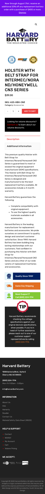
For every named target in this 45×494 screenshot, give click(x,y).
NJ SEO (17, 488)
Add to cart (30, 111)
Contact (8, 434)
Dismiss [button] (22, 12)
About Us (6, 402)
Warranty (6, 410)
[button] (36, 24)
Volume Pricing (11, 448)
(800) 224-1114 (26, 297)
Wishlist (8, 438)
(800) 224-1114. (22, 342)
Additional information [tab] (19, 146)
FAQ (4, 406)
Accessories (19, 105)
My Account (10, 441)
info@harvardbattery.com (13, 389)
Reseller (5, 413)
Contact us (12, 124)
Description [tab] (13, 139)
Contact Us (7, 417)
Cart (6, 445)
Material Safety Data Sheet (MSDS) (17, 420)
